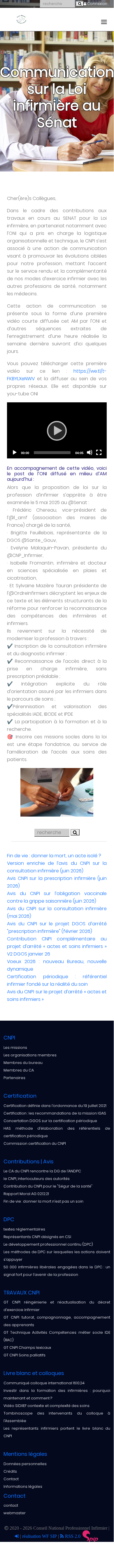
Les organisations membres (30, 1055)
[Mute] (89, 452)
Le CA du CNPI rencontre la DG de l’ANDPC (42, 1171)
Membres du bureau (23, 1062)
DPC (8, 1219)
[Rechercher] (80, 3)
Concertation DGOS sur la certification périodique (50, 1120)
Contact (11, 1478)
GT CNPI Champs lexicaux (27, 1347)
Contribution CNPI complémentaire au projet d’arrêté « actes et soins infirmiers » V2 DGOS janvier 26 (57, 946)
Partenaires (14, 1077)
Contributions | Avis (28, 1161)
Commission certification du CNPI (34, 1143)
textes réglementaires (24, 1229)
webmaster (14, 1512)
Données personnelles (25, 1463)
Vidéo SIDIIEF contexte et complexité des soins (46, 1405)
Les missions (15, 1047)
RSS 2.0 (72, 1536)
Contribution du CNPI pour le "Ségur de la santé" (47, 1186)
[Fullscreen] (98, 452)
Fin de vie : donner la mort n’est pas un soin (43, 1201)
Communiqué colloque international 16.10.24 (44, 1383)
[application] (57, 430)
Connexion (96, 3)
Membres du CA (18, 1070)
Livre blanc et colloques (33, 1373)
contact (10, 1505)
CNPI (9, 1037)
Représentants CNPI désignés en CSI (37, 1236)
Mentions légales (25, 1454)
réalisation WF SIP (40, 1536)
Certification (19, 1095)
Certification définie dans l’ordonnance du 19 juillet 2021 (54, 1105)
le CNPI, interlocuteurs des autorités (36, 1178)
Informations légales (22, 1486)
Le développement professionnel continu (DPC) (48, 1244)
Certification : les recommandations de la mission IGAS (54, 1113)
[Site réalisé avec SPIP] (90, 1536)
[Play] (57, 430)
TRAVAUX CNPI (21, 1292)
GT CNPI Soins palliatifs (24, 1355)
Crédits (10, 1471)
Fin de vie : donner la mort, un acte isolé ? (54, 855)
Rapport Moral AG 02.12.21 (26, 1193)
